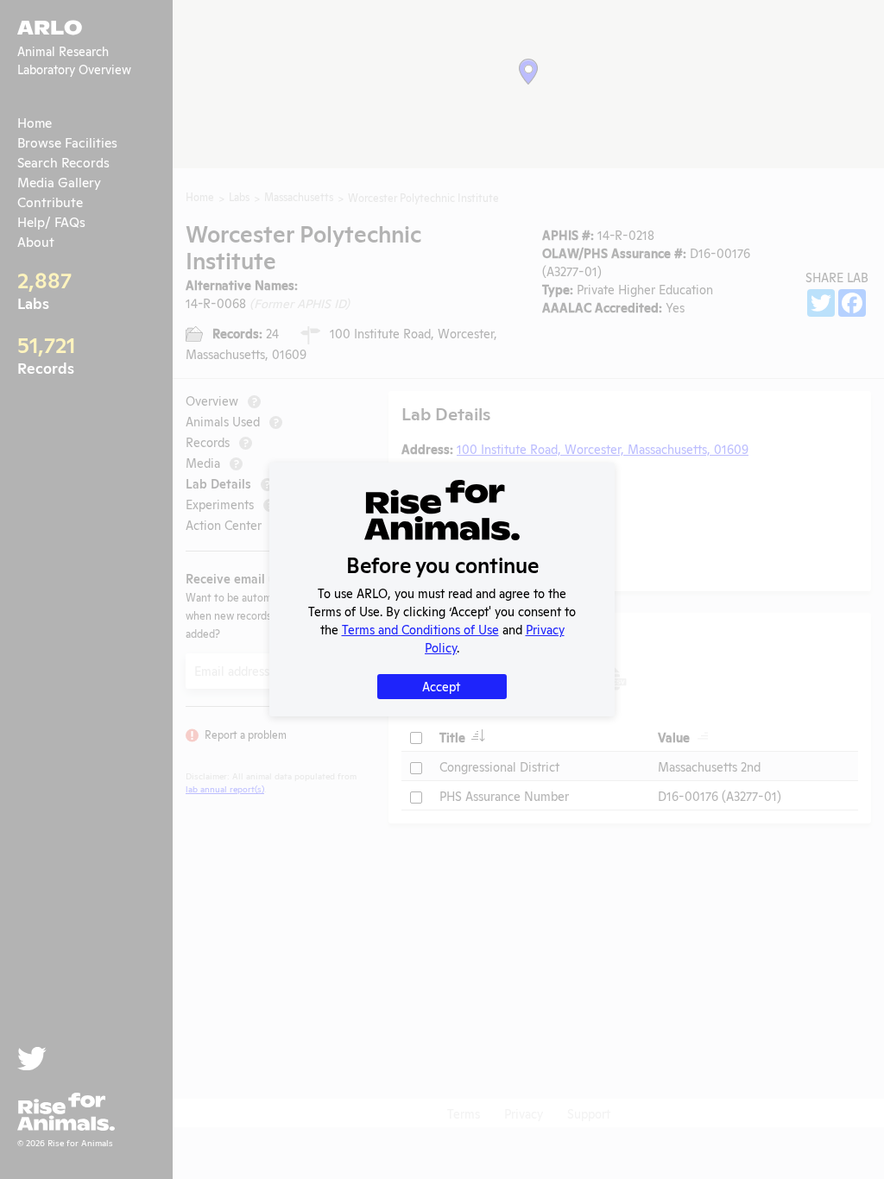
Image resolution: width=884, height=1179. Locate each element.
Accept (441, 686)
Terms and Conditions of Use (420, 629)
